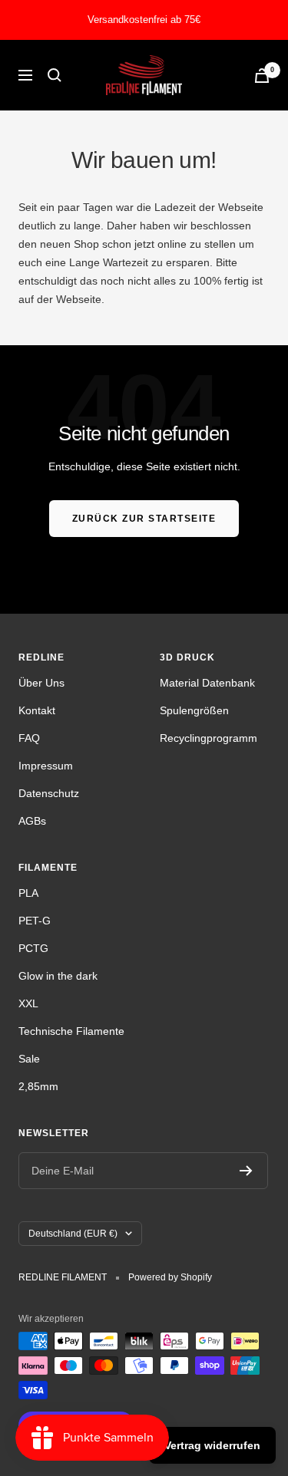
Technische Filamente (71, 1031)
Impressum (45, 765)
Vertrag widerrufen (212, 1445)
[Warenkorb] (262, 75)
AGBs (32, 821)
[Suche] (54, 75)
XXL (28, 1003)
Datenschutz (48, 793)
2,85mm (38, 1086)
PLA (28, 893)
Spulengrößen (194, 710)
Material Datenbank (207, 683)
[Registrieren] (246, 1170)
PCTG (33, 948)
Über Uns (41, 683)
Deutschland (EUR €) (73, 1233)
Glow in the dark (58, 976)
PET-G (34, 920)
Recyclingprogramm (208, 738)
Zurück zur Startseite (144, 518)
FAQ (29, 738)
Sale (29, 1059)
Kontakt (36, 710)
